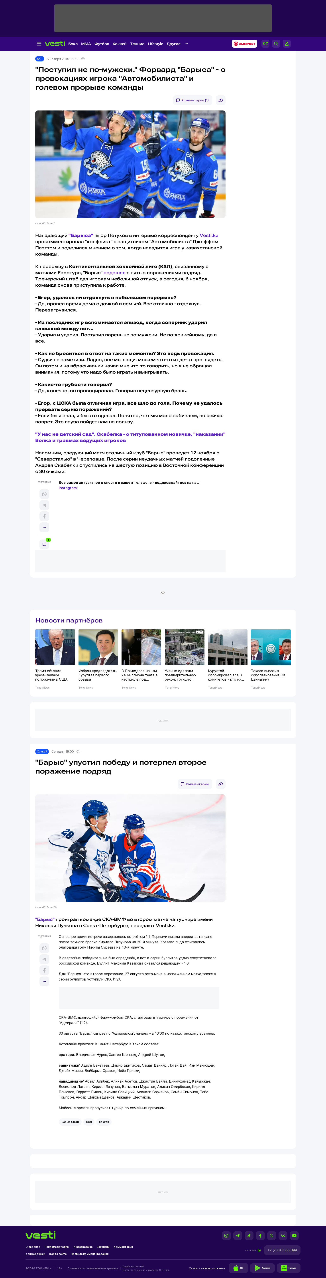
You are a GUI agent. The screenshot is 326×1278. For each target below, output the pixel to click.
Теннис (137, 44)
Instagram (68, 488)
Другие (174, 44)
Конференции (35, 1254)
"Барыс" (45, 919)
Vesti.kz (209, 235)
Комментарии (197, 784)
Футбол (101, 44)
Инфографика (82, 1246)
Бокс (73, 44)
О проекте (33, 1246)
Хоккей (120, 44)
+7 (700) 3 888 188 (282, 1250)
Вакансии (103, 1246)
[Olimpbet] (243, 44)
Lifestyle (155, 44)
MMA (86, 44)
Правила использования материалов (92, 1268)
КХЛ (39, 58)
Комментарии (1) (195, 100)
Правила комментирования (89, 1254)
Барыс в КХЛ (70, 1122)
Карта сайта (58, 1254)
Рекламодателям (57, 1246)
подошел (115, 272)
